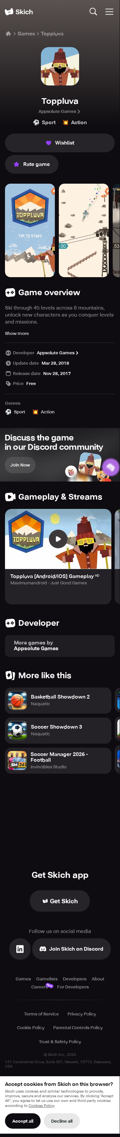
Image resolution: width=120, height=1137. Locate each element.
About (98, 978)
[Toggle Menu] (109, 12)
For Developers (73, 986)
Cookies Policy (41, 1106)
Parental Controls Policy (78, 1027)
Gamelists (47, 978)
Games (26, 34)
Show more (17, 333)
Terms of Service (41, 1013)
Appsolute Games (57, 111)
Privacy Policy (81, 1013)
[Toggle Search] (93, 12)
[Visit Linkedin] (20, 949)
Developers (74, 978)
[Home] (18, 12)
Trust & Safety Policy (60, 1041)
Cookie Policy (31, 1027)
